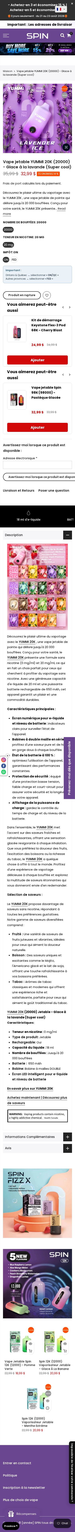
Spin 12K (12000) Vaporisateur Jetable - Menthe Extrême (37, 1422)
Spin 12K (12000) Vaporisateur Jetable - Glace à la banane (54, 1365)
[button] (61, 9)
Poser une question (53, 490)
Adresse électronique (20, 458)
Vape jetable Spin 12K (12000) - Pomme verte (20, 1365)
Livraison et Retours (18, 490)
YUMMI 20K (27, 642)
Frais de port (12, 183)
